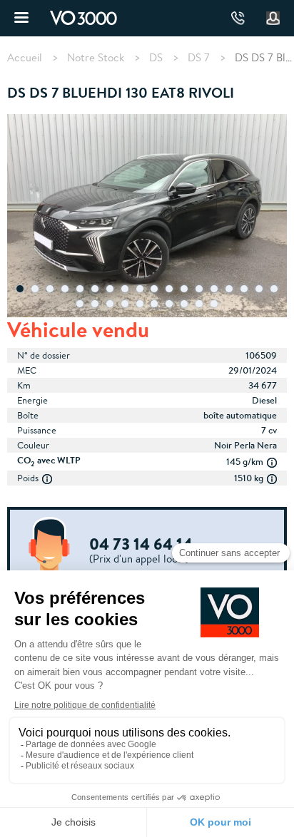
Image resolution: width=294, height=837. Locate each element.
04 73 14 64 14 (238, 18)
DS (156, 57)
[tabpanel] (147, 217)
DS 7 (199, 57)
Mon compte (273, 18)
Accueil (24, 57)
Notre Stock (95, 57)
